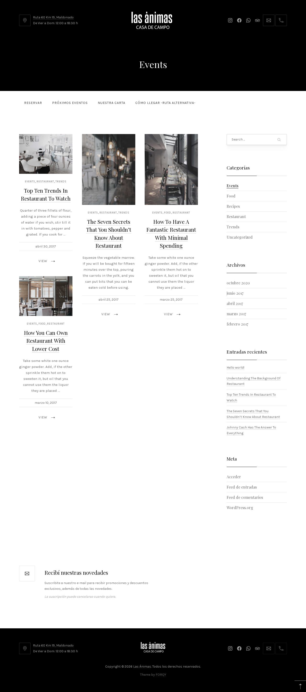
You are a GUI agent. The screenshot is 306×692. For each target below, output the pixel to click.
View (42, 261)
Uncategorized (240, 237)
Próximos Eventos (70, 103)
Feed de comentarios (245, 497)
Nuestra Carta (111, 103)
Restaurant (45, 181)
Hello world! (235, 367)
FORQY (161, 675)
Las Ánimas (142, 666)
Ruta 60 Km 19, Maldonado (53, 17)
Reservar (33, 103)
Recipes (233, 206)
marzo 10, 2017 (46, 403)
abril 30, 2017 (45, 246)
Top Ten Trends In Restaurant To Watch (46, 194)
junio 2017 (235, 293)
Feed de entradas (242, 486)
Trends (60, 181)
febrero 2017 (237, 323)
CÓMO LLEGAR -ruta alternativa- (165, 103)
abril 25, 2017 (108, 300)
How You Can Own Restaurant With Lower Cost (46, 340)
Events (30, 181)
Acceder (234, 476)
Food (167, 212)
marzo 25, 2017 (171, 300)
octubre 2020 (238, 282)
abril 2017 (235, 303)
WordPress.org (240, 507)
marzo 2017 (236, 313)
